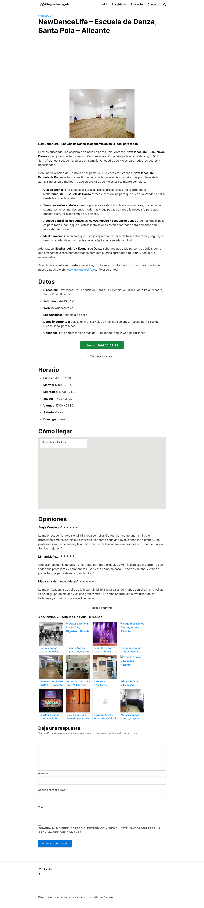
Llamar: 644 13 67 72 (102, 345)
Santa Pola (45, 15)
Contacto (153, 4)
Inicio (105, 4)
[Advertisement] (102, 61)
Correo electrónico (53, 790)
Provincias (137, 4)
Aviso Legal (45, 868)
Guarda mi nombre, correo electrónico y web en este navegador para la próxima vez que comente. (99, 830)
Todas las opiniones (102, 607)
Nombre (44, 773)
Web (41, 807)
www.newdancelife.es (81, 269)
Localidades (119, 4)
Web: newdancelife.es (102, 356)
